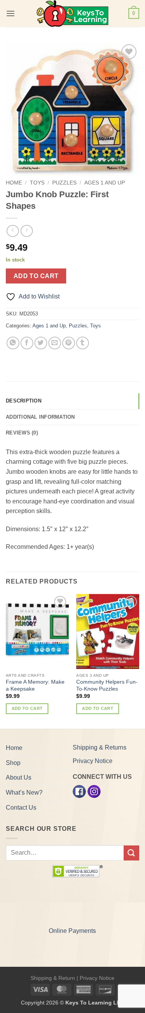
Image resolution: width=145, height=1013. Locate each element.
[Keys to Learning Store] (72, 13)
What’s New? (24, 792)
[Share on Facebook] (26, 343)
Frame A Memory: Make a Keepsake (35, 685)
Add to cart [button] (27, 708)
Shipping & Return (53, 978)
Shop (13, 763)
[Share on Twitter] (40, 343)
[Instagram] (94, 791)
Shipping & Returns (99, 747)
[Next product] (13, 231)
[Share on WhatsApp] (13, 343)
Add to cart (36, 276)
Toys (37, 183)
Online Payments (72, 930)
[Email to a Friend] (54, 343)
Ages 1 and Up (104, 183)
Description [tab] (23, 401)
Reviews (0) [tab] (22, 433)
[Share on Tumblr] (82, 343)
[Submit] (131, 852)
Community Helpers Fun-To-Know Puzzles (107, 685)
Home (14, 183)
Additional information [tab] (40, 417)
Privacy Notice (93, 761)
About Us (18, 777)
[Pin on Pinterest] (68, 343)
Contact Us (21, 807)
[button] (10, 13)
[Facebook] (79, 791)
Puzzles (64, 183)
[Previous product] (26, 231)
